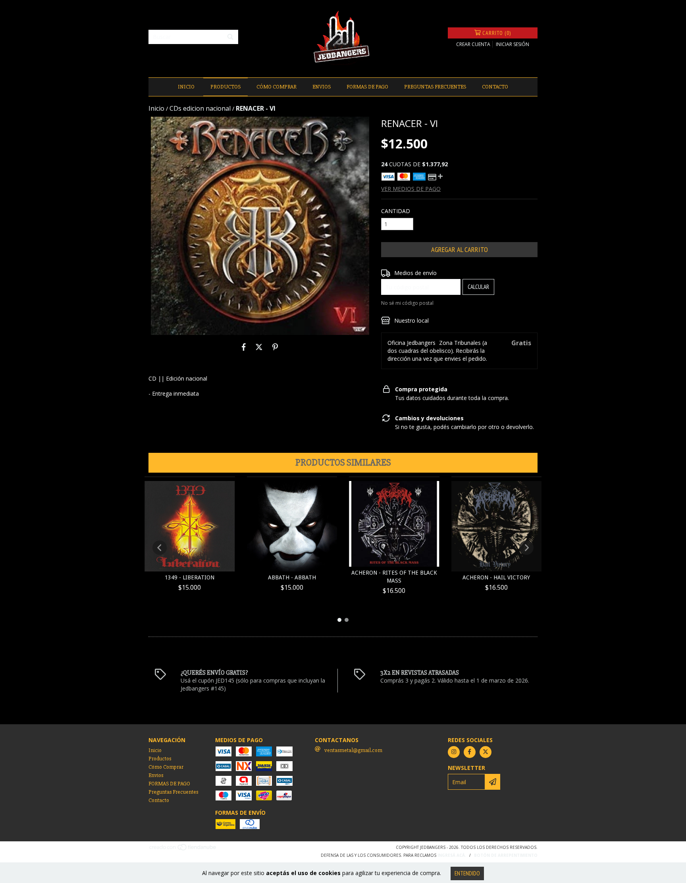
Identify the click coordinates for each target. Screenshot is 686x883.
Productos (225, 86)
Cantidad (395, 211)
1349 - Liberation (189, 577)
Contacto (495, 86)
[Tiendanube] (183, 849)
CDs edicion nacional (200, 108)
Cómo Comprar (276, 86)
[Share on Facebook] (244, 347)
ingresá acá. (451, 855)
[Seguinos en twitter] (485, 752)
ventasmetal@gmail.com (353, 750)
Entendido (467, 873)
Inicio (186, 86)
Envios (321, 86)
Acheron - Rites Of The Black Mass (394, 576)
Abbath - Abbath (292, 577)
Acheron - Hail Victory (496, 577)
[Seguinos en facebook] (470, 752)
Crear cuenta (473, 44)
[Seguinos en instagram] (454, 752)
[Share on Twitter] (259, 347)
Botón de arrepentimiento (506, 855)
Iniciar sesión (512, 44)
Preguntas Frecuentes (435, 86)
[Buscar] (230, 37)
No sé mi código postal (407, 303)
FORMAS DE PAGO (367, 86)
